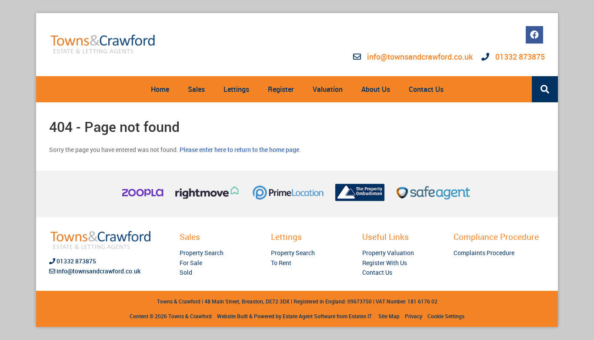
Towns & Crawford (190, 316)
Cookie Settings (445, 316)
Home (160, 89)
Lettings (236, 89)
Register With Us (384, 263)
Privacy (413, 316)
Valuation (328, 89)
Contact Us (426, 89)
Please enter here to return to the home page (239, 149)
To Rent (281, 263)
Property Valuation (388, 253)
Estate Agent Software (309, 316)
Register (281, 89)
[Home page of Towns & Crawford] (103, 44)
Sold (186, 272)
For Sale (191, 263)
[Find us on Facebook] (534, 35)
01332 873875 (519, 56)
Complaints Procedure (484, 253)
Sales (196, 89)
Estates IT (360, 316)
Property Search (202, 253)
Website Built (232, 316)
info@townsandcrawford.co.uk (420, 56)
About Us (375, 89)
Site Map (389, 316)
